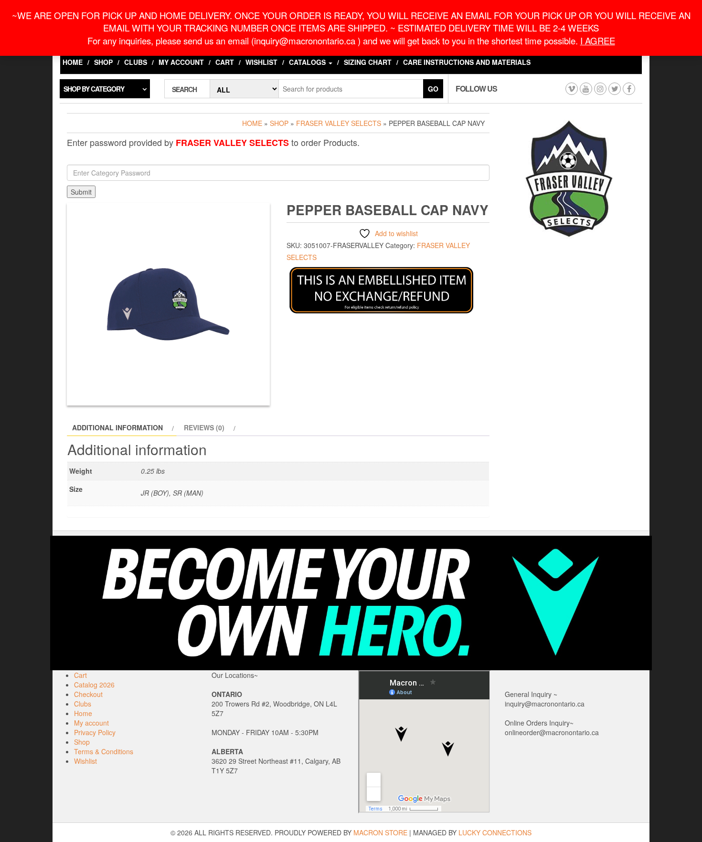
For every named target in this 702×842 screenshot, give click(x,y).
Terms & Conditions (103, 751)
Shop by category (94, 89)
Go (433, 89)
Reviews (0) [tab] (204, 427)
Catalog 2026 (94, 684)
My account (181, 62)
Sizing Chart (368, 62)
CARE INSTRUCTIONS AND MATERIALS (467, 62)
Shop (103, 62)
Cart (224, 62)
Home (73, 62)
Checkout (88, 694)
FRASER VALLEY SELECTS (338, 123)
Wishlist (261, 62)
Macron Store (380, 832)
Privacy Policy (95, 732)
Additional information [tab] (117, 427)
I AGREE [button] (597, 40)
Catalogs (308, 62)
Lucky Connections (495, 832)
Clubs (135, 62)
